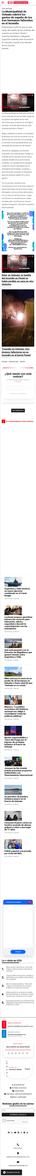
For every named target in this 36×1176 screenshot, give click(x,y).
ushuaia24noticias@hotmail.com (18, 1165)
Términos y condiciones (18, 1097)
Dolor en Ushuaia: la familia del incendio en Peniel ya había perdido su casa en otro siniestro (18, 280)
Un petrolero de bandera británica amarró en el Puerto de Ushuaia (16, 798)
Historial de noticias (19, 1088)
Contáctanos (19, 1091)
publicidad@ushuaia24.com (20, 1026)
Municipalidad (13, 362)
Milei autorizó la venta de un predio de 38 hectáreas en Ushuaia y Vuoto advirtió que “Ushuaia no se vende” (18, 682)
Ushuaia (22, 362)
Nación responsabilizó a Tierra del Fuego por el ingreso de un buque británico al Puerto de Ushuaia (16, 742)
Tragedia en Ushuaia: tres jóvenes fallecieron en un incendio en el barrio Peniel (16, 352)
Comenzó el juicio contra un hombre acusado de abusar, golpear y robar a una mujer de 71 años (18, 826)
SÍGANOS (18, 952)
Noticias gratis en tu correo (18, 1103)
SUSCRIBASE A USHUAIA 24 (18, 1115)
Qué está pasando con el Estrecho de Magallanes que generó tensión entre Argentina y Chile (18, 653)
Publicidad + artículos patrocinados (19, 1094)
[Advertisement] (18, 72)
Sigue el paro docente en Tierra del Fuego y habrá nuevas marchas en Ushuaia (19, 969)
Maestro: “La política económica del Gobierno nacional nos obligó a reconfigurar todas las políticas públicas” (16, 711)
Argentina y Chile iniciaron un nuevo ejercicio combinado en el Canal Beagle (17, 592)
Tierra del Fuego (7, 9)
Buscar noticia (19, 1085)
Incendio (4, 362)
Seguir (27, 1069)
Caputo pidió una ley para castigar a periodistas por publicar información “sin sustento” (19, 977)
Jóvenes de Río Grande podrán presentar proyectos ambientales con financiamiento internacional (18, 771)
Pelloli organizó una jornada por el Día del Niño (17, 852)
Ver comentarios (18, 410)
